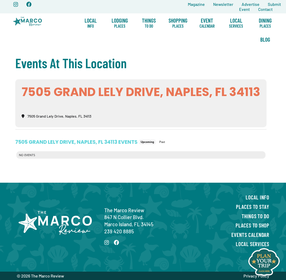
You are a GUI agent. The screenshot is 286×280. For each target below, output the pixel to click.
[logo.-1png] (28, 16)
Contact (265, 9)
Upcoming (147, 142)
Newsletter (223, 4)
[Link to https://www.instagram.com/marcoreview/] (15, 4)
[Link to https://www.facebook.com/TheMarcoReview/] (29, 4)
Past (162, 142)
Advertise (250, 4)
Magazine (196, 4)
